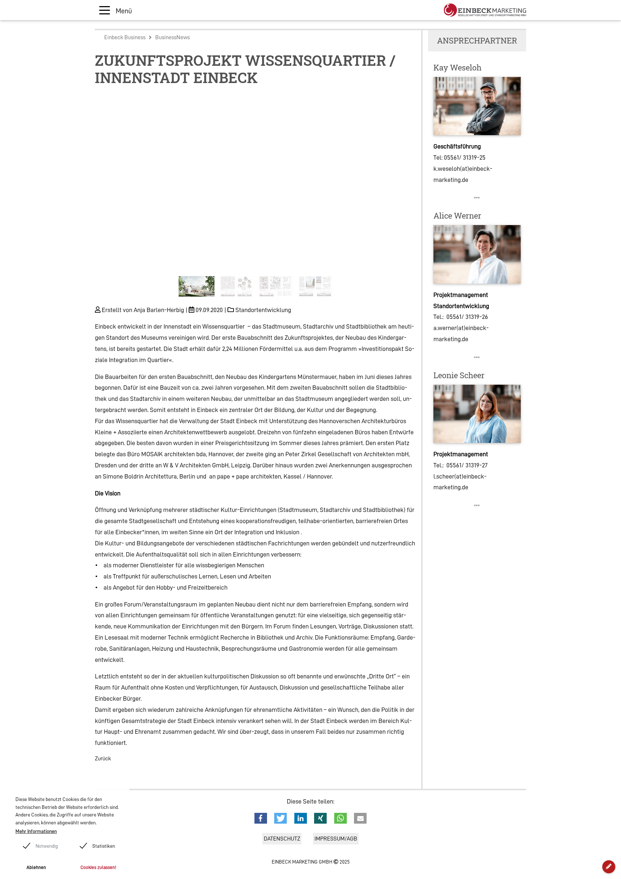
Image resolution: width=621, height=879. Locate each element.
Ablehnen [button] (36, 867)
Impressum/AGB (335, 839)
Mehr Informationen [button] (36, 831)
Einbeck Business (125, 37)
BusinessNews (172, 37)
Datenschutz (282, 839)
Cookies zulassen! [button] (98, 867)
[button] (119, 197)
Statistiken (103, 845)
